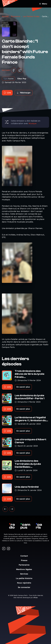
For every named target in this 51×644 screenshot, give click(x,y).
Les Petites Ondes (31, 16)
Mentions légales (24, 569)
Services (24, 574)
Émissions (15, 16)
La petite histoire (24, 578)
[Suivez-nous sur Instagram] (8, 549)
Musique (32, 123)
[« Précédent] (5, 509)
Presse (24, 560)
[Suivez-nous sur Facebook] (4, 549)
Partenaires (24, 565)
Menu (44, 4)
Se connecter (24, 587)
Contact (24, 556)
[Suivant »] (11, 509)
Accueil (5, 16)
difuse (35, 597)
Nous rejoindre (24, 583)
